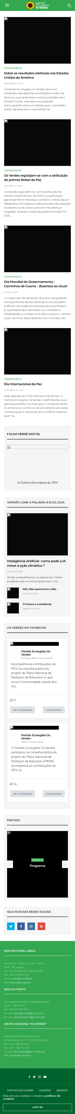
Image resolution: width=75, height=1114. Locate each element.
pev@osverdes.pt (23, 978)
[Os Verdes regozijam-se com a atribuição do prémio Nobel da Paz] (37, 142)
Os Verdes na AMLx (20, 1055)
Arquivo (62, 1090)
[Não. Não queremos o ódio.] (13, 593)
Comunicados (13, 68)
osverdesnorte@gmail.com (28, 1013)
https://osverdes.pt (19, 982)
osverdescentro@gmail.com (29, 1016)
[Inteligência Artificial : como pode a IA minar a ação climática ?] (37, 534)
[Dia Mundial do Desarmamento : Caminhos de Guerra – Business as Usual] (37, 248)
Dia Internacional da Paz (23, 384)
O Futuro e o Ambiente (37, 604)
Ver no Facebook (22, 709)
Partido (37, 860)
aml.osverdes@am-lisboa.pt (29, 1051)
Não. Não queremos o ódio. (40, 589)
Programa (37, 866)
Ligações (45, 1090)
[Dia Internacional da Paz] (37, 351)
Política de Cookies (20, 1090)
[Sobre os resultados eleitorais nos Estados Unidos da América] (37, 40)
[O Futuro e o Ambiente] (13, 608)
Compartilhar (54, 709)
